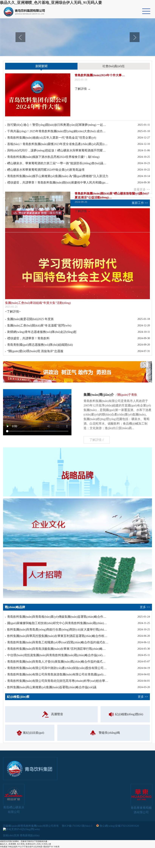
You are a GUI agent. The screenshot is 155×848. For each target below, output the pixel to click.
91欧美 (57, 847)
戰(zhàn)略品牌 (77, 607)
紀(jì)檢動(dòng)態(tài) (129, 714)
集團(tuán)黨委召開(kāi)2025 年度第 (30, 319)
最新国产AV (48, 847)
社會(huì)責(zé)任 (113, 66)
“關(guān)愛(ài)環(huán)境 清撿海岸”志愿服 (35, 351)
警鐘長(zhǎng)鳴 (109, 732)
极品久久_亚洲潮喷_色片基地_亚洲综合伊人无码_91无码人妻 (51, 2)
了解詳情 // (96, 439)
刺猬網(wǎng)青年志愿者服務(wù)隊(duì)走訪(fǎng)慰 (42, 331)
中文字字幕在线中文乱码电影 (30, 847)
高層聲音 (57, 714)
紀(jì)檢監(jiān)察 (77, 696)
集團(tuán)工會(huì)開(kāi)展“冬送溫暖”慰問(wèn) (39, 325)
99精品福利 (13, 847)
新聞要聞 (41, 66)
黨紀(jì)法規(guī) (33, 732)
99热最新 (4, 847)
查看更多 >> (142, 189)
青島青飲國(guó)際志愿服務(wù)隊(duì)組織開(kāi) (40, 344)
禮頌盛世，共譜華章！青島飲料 (28, 338)
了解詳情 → (83, 88)
